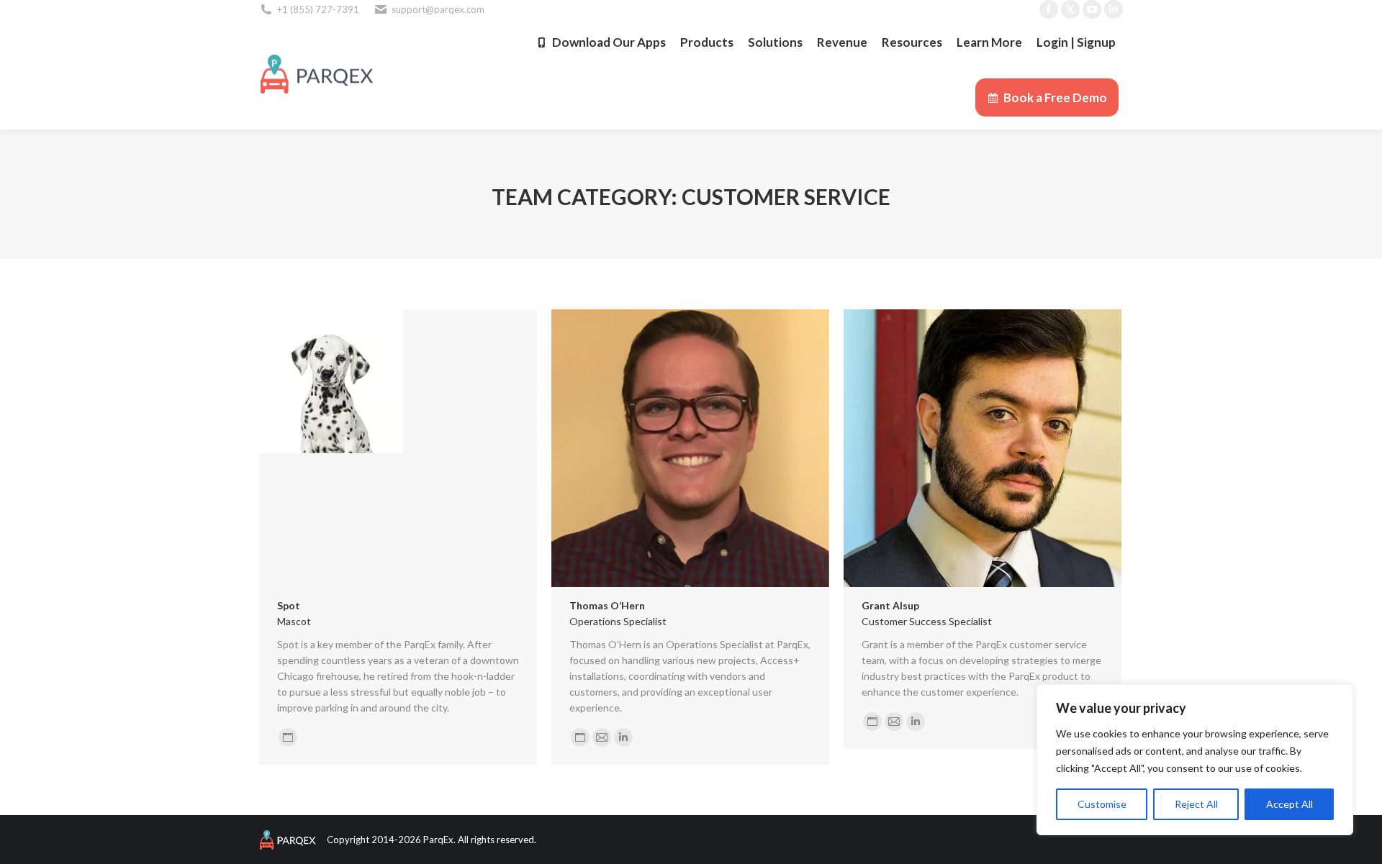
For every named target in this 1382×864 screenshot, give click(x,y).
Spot (288, 605)
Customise (1102, 804)
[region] (1194, 759)
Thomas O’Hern (607, 605)
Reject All (1196, 804)
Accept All (1289, 804)
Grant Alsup (890, 605)
